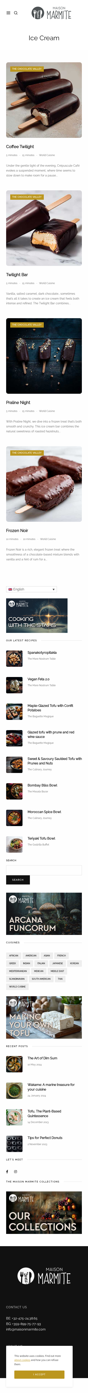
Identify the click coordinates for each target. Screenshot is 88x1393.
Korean (74, 963)
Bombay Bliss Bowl (42, 785)
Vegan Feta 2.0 (39, 679)
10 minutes (12, 539)
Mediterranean (18, 971)
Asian (47, 956)
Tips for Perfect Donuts (45, 1138)
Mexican (38, 971)
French (61, 956)
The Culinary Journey (40, 769)
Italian (41, 963)
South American (41, 979)
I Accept (39, 1374)
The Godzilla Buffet (38, 844)
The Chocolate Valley (27, 69)
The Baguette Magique (41, 716)
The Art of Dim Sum (42, 1058)
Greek (12, 963)
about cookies (22, 1360)
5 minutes (11, 155)
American (31, 956)
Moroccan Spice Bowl (44, 812)
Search (11, 860)
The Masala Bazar (38, 791)
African (13, 956)
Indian (26, 963)
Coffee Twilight (20, 146)
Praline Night (18, 402)
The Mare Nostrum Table (42, 658)
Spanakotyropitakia (42, 653)
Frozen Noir (17, 530)
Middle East (57, 971)
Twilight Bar (17, 274)
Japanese (57, 963)
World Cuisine (47, 155)
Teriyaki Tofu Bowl (41, 838)
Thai (60, 979)
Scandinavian (17, 979)
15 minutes (28, 155)
